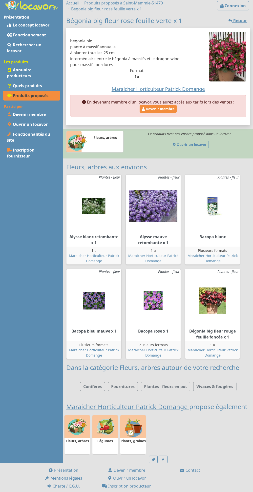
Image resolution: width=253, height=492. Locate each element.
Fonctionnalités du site (28, 137)
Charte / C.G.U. (66, 486)
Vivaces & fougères (214, 386)
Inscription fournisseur (21, 153)
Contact (192, 470)
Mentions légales (65, 478)
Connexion (235, 5)
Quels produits (27, 85)
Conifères (92, 386)
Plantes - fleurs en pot (165, 386)
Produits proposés (30, 95)
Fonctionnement (29, 35)
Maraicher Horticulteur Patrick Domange (127, 406)
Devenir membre (29, 114)
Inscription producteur (129, 486)
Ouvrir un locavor (30, 124)
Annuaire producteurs (19, 72)
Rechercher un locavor (24, 47)
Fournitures (123, 386)
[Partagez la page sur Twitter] (153, 459)
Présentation (65, 470)
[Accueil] (31, 5)
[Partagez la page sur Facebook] (163, 459)
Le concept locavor (30, 25)
